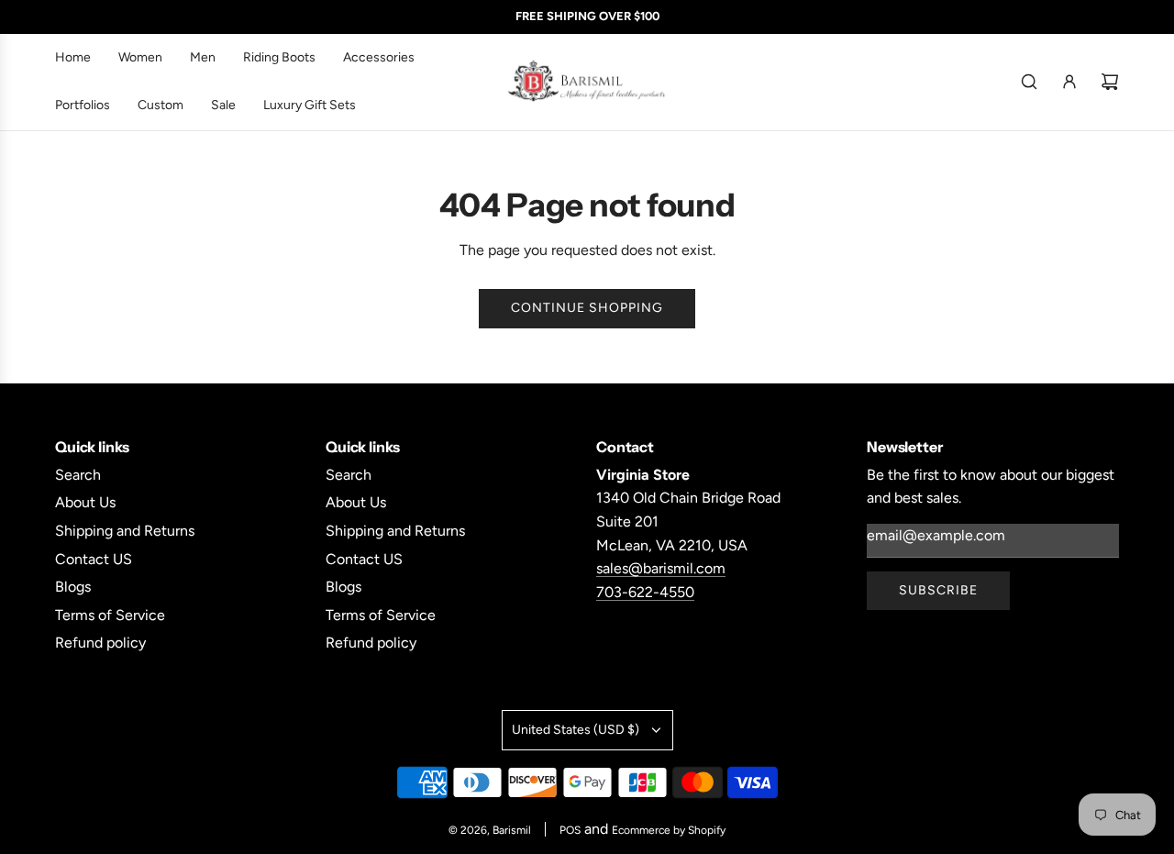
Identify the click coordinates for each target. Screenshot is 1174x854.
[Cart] (1110, 81)
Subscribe (938, 590)
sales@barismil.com (660, 568)
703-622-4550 (645, 592)
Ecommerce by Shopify (668, 830)
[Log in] (1069, 81)
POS (570, 830)
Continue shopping (587, 308)
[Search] (1029, 81)
